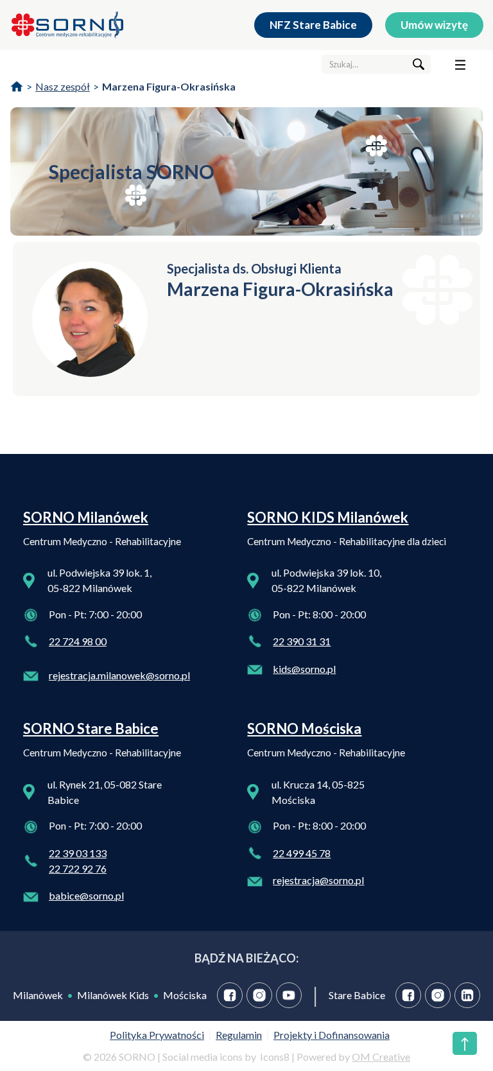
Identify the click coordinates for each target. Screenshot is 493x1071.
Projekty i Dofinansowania (331, 1035)
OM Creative (381, 1056)
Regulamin (239, 1035)
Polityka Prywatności (157, 1035)
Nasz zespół (62, 86)
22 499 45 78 (302, 853)
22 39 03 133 (78, 853)
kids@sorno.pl (304, 669)
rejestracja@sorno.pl (318, 880)
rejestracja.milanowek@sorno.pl (119, 675)
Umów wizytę (434, 24)
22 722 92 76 (78, 868)
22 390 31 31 (302, 641)
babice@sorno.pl (86, 895)
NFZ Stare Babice (313, 24)
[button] (460, 64)
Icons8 (275, 1056)
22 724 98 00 (78, 641)
